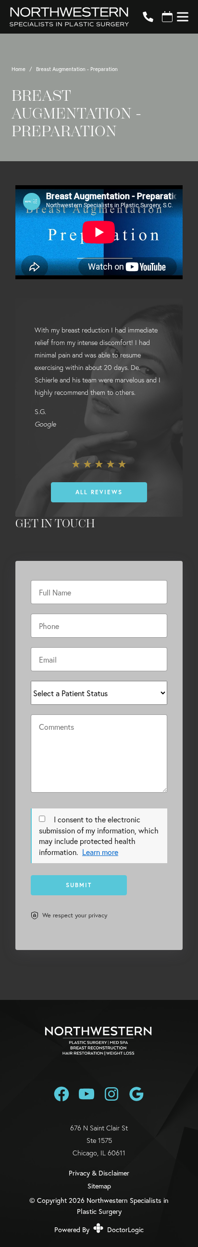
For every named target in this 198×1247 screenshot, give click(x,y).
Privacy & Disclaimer (99, 1173)
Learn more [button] (100, 852)
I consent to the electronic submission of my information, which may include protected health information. (99, 835)
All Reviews (99, 492)
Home (18, 68)
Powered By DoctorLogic (99, 1229)
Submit (79, 885)
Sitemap (99, 1185)
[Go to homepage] (64, 17)
